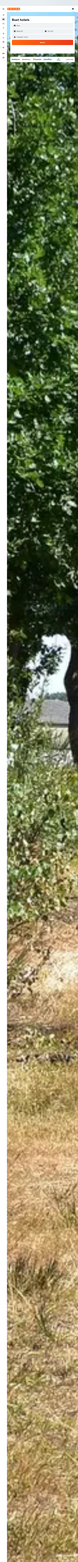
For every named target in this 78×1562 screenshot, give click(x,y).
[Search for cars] (3, 24)
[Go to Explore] (3, 33)
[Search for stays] (3, 19)
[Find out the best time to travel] (3, 42)
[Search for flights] (3, 15)
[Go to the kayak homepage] (13, 9)
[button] (3, 9)
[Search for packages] (3, 28)
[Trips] (3, 48)
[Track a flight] (3, 38)
